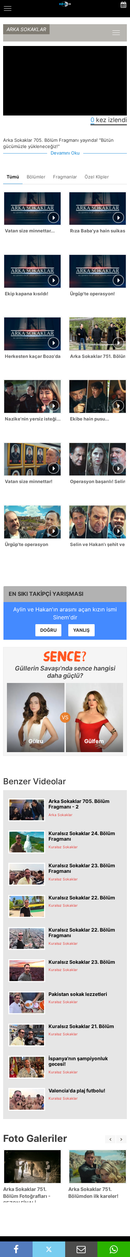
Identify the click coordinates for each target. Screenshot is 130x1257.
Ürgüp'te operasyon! (92, 293)
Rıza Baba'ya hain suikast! (97, 230)
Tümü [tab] (13, 176)
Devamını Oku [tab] (65, 153)
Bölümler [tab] (36, 176)
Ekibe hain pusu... (89, 419)
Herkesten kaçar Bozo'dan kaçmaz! (32, 356)
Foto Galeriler (35, 1138)
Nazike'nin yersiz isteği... (32, 419)
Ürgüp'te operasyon (26, 544)
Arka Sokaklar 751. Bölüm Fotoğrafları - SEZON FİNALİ (27, 1196)
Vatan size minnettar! (28, 481)
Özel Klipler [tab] (97, 176)
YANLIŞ (81, 630)
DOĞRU (48, 630)
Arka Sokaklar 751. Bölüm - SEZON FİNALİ (97, 356)
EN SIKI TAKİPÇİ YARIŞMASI (46, 593)
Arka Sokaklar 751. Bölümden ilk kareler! (93, 1192)
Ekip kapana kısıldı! (26, 293)
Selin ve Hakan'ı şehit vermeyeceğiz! (97, 544)
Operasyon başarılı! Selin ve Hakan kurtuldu (97, 481)
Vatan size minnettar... (30, 230)
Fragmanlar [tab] (65, 176)
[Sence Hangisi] (65, 656)
